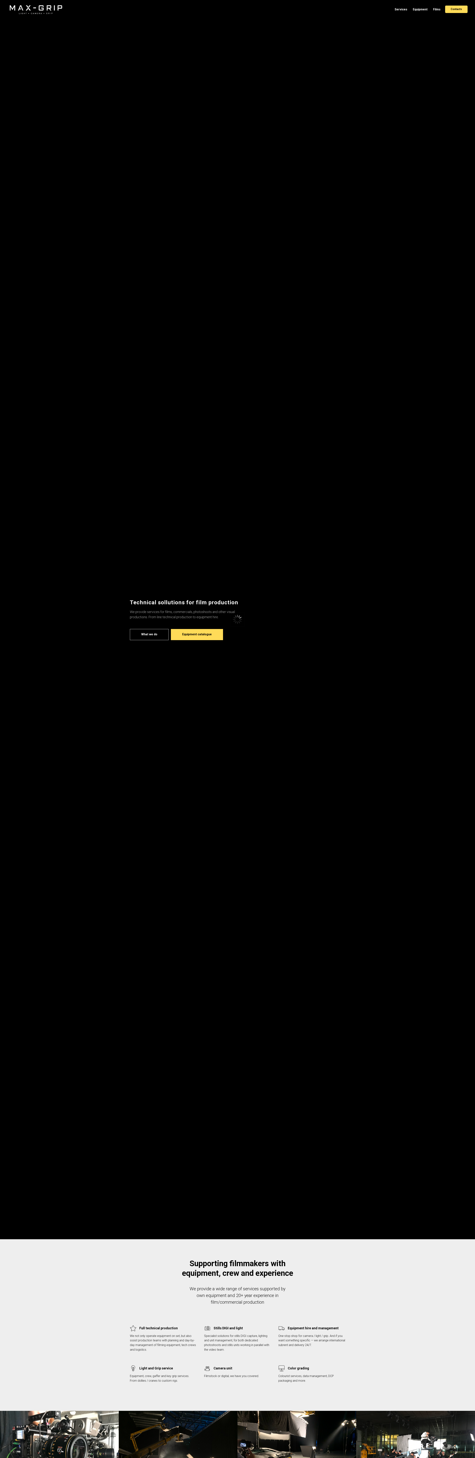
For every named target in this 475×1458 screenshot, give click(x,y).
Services (401, 9)
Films (436, 9)
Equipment (420, 9)
